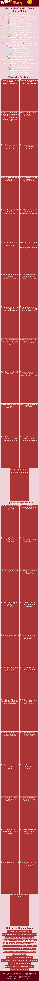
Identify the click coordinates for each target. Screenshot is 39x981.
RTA (8, 979)
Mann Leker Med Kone (19, 955)
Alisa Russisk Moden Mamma (27, 934)
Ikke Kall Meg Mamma (23, 963)
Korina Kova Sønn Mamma (11, 943)
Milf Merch (32, 949)
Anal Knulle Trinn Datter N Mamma (25, 946)
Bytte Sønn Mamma (27, 966)
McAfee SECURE (14, 979)
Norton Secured (22, 979)
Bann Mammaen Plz (25, 931)
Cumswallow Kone (30, 952)
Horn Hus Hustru (7, 946)
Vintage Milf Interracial (29, 943)
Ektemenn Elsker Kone (11, 949)
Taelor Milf (12, 963)
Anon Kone (30, 937)
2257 (17, 977)
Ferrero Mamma (10, 937)
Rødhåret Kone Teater (29, 940)
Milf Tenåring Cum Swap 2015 (13, 952)
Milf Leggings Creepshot (9, 960)
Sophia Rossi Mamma (9, 934)
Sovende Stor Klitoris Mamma (27, 960)
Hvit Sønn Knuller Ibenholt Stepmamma (19, 957)
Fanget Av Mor (21, 937)
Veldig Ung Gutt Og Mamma (19, 969)
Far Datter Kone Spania (12, 966)
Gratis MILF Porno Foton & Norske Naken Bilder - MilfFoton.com (21, 973)
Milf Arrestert (24, 949)
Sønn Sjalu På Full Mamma (12, 940)
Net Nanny (29, 979)
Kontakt (21, 977)
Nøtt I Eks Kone (12, 931)
